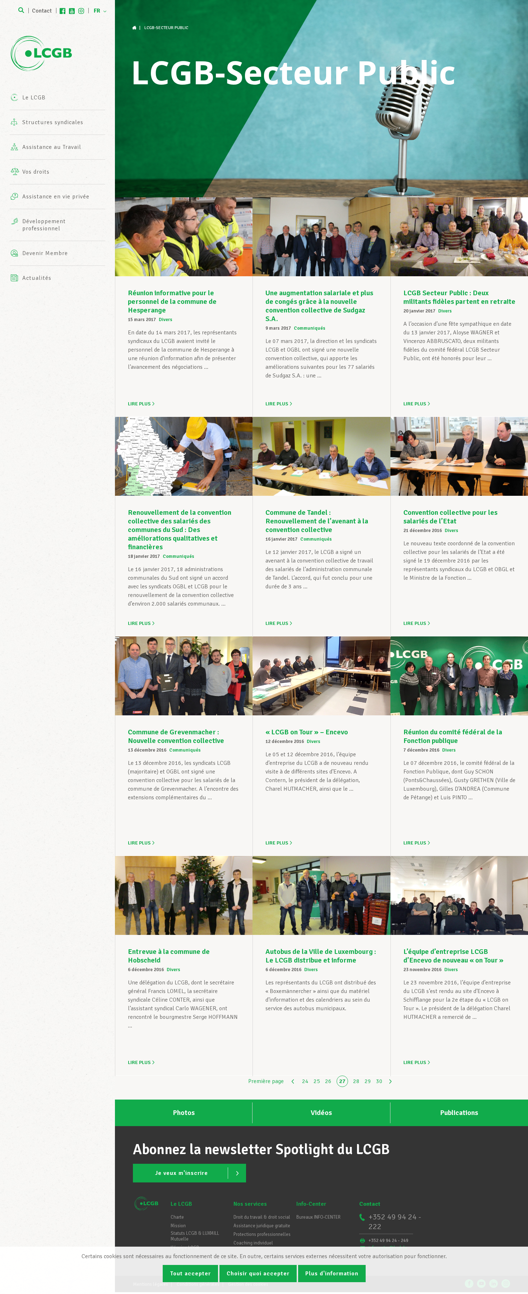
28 (356, 1081)
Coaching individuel (253, 1243)
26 (328, 1081)
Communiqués (309, 328)
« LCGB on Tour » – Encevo (306, 732)
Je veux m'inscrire (181, 1173)
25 (317, 1081)
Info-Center (311, 1204)
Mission (178, 1226)
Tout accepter (190, 1273)
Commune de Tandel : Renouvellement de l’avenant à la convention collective (316, 521)
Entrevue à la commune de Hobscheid (169, 956)
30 (379, 1081)
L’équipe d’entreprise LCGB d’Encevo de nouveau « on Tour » (453, 956)
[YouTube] (72, 11)
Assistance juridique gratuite (261, 1226)
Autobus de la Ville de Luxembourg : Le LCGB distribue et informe (320, 956)
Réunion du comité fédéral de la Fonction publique (452, 736)
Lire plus (139, 404)
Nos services (250, 1204)
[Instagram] (81, 11)
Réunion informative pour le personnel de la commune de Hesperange (172, 301)
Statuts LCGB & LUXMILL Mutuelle (195, 1236)
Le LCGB (181, 1204)
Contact (42, 10)
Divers (165, 320)
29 (368, 1081)
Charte (177, 1217)
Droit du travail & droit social (261, 1217)
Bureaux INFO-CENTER (318, 1217)
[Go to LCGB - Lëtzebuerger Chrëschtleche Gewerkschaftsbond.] (135, 27)
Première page (266, 1081)
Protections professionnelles (262, 1234)
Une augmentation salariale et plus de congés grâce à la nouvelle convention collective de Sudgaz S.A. (319, 305)
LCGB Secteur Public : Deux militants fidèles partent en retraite (459, 297)
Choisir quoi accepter (258, 1273)
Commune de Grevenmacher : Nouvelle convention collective (176, 736)
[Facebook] (62, 11)
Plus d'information (331, 1273)
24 (305, 1081)
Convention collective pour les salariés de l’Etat (450, 517)
